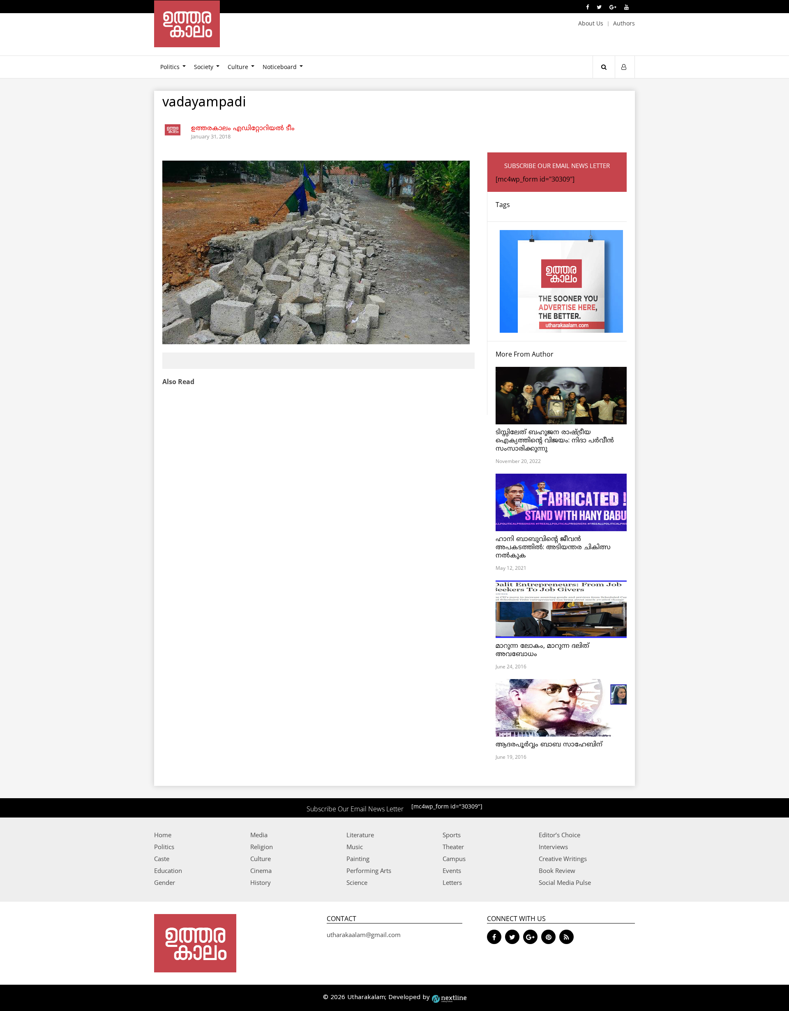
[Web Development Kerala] (449, 998)
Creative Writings (563, 858)
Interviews (553, 847)
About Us (590, 23)
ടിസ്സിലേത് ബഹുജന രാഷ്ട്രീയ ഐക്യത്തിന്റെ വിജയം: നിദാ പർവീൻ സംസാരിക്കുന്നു (555, 440)
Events (452, 870)
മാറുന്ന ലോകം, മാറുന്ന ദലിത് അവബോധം (542, 650)
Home (162, 835)
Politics (170, 67)
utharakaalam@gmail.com (364, 934)
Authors (624, 23)
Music (354, 847)
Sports (452, 835)
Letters (452, 882)
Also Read (178, 381)
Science (356, 882)
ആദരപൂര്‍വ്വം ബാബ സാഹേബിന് (549, 745)
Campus (454, 858)
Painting (357, 858)
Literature (360, 835)
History (260, 882)
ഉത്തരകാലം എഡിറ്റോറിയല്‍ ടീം (243, 128)
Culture (238, 67)
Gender (164, 882)
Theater (453, 847)
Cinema (261, 870)
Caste (161, 858)
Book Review (557, 870)
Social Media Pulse (565, 882)
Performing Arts (368, 870)
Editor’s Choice (559, 835)
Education (168, 870)
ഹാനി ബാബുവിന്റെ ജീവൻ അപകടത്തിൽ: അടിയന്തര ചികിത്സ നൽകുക (553, 547)
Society (203, 67)
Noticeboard (280, 67)
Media (259, 835)
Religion (261, 847)
